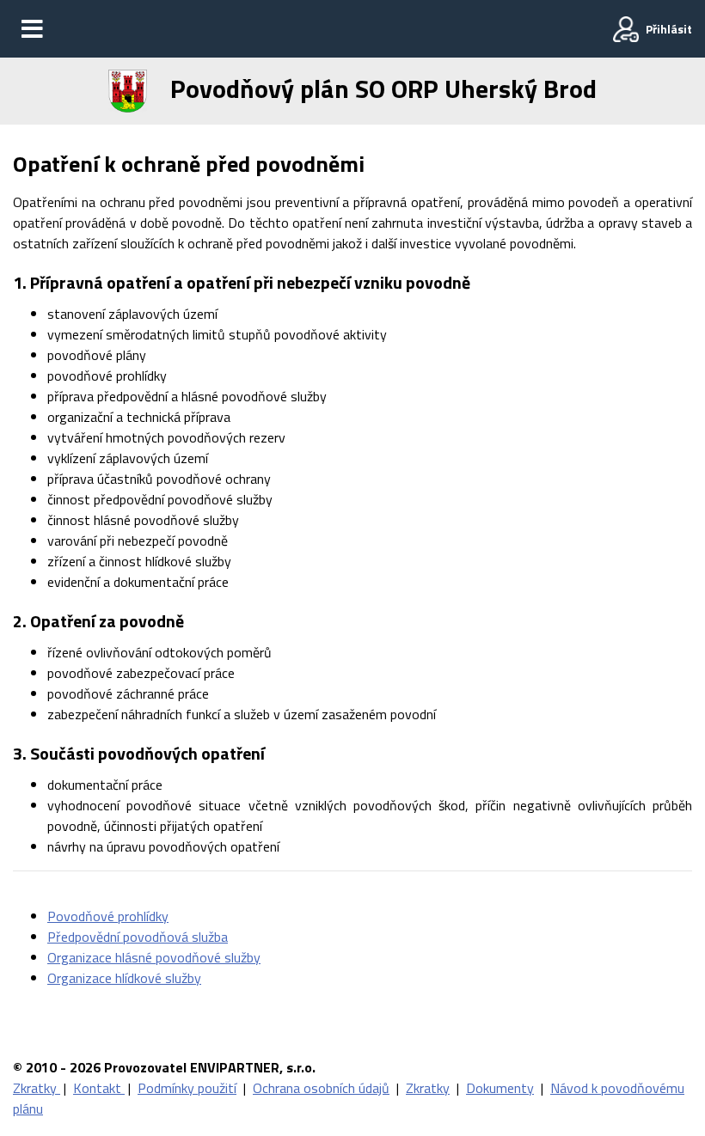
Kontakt (99, 1088)
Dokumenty (500, 1088)
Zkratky (36, 1088)
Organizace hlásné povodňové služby (154, 957)
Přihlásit (669, 29)
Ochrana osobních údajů (321, 1088)
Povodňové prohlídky (108, 916)
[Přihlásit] (626, 29)
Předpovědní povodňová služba (137, 936)
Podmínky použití (187, 1088)
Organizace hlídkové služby (124, 978)
